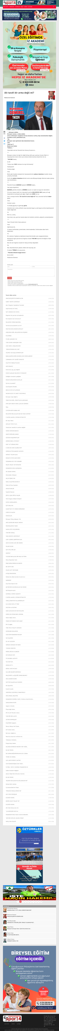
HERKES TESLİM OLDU (12, 454)
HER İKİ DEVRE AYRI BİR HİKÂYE (14, 543)
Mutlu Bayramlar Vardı (11, 560)
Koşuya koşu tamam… (11, 743)
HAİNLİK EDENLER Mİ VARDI (13, 645)
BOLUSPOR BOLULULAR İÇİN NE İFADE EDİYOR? (18, 414)
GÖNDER (9, 278)
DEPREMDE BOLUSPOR (12, 631)
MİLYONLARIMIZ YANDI (12, 526)
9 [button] (38, 901)
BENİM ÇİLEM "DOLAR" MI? (13, 801)
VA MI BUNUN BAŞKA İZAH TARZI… (15, 763)
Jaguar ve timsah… (10, 706)
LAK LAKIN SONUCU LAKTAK (13, 760)
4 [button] (25, 901)
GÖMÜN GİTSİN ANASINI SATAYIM (14, 451)
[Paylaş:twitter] (4, 141)
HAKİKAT (8, 553)
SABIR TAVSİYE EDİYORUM (12, 301)
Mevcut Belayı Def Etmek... (13, 726)
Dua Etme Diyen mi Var (11, 583)
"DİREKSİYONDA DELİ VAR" (13, 349)
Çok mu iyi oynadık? (11, 383)
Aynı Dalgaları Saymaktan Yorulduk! (15, 305)
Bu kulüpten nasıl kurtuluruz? (13, 318)
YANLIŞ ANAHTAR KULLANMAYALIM (15, 600)
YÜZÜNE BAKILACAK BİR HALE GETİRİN (16, 556)
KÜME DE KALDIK (10, 512)
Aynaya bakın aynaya (11, 784)
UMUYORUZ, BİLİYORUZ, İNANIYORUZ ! (16, 692)
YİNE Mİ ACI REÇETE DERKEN (13, 628)
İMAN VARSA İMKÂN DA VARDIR (14, 563)
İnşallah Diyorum (10, 492)
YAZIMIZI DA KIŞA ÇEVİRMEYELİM (14, 352)
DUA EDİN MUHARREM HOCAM (14, 634)
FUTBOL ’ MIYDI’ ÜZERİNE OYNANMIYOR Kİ (17, 767)
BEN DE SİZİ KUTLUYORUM (13, 390)
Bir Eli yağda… (9, 624)
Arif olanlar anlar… (10, 729)
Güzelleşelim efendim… (11, 386)
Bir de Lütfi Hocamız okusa (12, 712)
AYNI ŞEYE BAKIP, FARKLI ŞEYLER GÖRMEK (17, 403)
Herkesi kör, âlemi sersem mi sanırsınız (15, 577)
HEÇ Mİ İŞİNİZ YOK (10, 478)
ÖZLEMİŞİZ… (9, 335)
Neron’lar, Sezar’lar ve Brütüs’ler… (14, 736)
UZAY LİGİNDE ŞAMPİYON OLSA (14, 539)
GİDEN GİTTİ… (9, 665)
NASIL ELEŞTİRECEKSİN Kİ (13, 481)
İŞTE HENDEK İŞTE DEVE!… (13, 312)
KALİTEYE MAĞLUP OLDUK (13, 363)
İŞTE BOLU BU (9, 505)
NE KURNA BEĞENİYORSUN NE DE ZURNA (17, 753)
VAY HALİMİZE (9, 638)
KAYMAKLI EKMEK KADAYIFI (13, 594)
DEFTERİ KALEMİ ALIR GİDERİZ (14, 682)
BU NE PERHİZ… (10, 750)
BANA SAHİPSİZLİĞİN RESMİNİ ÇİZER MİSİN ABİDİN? (19, 356)
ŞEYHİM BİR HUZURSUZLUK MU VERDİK (16, 587)
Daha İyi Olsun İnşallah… (12, 485)
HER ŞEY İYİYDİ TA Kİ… (12, 424)
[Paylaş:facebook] (4, 138)
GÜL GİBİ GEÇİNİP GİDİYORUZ (13, 672)
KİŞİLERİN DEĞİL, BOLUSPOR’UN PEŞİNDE (16, 332)
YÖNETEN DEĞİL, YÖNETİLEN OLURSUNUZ (17, 400)
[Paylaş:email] (4, 144)
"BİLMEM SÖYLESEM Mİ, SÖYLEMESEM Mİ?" (17, 780)
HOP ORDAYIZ (9, 366)
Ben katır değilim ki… (11, 733)
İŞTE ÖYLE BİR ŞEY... (11, 549)
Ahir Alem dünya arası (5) (12, 808)
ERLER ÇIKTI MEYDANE (12, 570)
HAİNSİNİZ (8, 580)
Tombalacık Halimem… (11, 740)
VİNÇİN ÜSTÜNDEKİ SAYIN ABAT (14, 621)
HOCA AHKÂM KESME (11, 678)
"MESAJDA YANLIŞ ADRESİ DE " (14, 791)
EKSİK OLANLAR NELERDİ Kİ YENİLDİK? (16, 373)
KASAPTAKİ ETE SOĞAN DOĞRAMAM (15, 509)
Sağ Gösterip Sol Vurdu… (12, 308)
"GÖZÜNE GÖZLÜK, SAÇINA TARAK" (15, 818)
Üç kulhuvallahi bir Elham (12, 787)
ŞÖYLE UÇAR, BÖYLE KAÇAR (13, 495)
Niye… (7, 407)
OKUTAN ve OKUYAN (11, 607)
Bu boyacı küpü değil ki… (12, 397)
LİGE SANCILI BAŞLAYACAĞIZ (13, 346)
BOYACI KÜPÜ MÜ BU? (11, 668)
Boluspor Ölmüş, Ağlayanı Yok (13, 519)
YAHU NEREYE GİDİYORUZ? (13, 536)
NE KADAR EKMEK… (11, 471)
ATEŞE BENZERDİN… (11, 573)
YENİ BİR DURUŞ (10, 532)
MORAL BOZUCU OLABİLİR (12, 651)
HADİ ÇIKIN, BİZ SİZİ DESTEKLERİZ (15, 611)
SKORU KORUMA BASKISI (12, 431)
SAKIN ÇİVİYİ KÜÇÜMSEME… (13, 529)
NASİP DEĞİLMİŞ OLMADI (12, 434)
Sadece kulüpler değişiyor (12, 770)
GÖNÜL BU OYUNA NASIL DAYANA (14, 614)
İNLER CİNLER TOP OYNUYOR (13, 464)
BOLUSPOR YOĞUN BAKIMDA (13, 322)
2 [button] (20, 901)
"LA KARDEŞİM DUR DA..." (12, 811)
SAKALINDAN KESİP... (11, 702)
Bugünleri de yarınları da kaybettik (15, 315)
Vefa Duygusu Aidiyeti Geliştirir (14, 498)
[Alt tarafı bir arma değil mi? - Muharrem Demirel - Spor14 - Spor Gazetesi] (10, 2)
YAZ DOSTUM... (10, 661)
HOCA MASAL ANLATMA (12, 695)
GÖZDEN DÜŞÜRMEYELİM (12, 437)
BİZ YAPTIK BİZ (10, 566)
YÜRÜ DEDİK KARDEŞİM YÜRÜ (14, 342)
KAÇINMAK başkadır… (11, 723)
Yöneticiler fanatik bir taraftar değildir (15, 427)
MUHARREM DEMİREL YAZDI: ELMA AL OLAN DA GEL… (20, 699)
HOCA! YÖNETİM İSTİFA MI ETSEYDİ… (15, 774)
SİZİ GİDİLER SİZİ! (10, 655)
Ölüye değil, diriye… (11, 709)
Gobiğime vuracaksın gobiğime (13, 376)
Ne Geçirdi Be (9, 685)
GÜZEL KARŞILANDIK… (12, 502)
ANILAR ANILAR (10, 488)
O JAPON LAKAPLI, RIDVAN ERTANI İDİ (16, 417)
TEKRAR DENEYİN (10, 648)
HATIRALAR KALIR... (11, 590)
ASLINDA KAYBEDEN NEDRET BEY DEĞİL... (17, 746)
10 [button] (41, 901)
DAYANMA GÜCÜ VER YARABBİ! (14, 461)
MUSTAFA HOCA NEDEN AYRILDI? (14, 329)
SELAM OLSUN (9, 546)
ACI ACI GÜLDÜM (10, 641)
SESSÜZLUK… (9, 515)
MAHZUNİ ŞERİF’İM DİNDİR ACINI (14, 298)
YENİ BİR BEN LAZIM (11, 716)
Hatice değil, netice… (11, 617)
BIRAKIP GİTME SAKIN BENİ (13, 458)
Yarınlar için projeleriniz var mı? (14, 325)
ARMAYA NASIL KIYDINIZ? (12, 441)
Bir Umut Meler (9, 420)
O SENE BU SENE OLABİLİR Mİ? (14, 448)
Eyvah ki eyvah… (10, 689)
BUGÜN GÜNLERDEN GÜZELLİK (14, 380)
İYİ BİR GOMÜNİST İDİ (11, 339)
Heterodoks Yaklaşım (11, 475)
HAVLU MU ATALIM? (11, 821)
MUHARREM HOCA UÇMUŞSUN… (14, 468)
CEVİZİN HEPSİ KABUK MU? (13, 410)
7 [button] (33, 901)
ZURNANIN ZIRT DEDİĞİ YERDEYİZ (15, 359)
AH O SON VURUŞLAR (11, 794)
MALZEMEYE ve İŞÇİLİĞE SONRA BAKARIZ (16, 675)
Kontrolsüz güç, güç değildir (13, 369)
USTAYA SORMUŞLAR (11, 719)
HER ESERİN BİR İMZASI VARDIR (14, 522)
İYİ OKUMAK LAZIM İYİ (11, 658)
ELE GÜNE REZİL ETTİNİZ (12, 604)
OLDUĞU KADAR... (10, 797)
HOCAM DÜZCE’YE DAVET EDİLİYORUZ (16, 393)
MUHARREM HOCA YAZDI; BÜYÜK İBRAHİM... (17, 814)
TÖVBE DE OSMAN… (11, 757)
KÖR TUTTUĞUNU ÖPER (12, 444)
